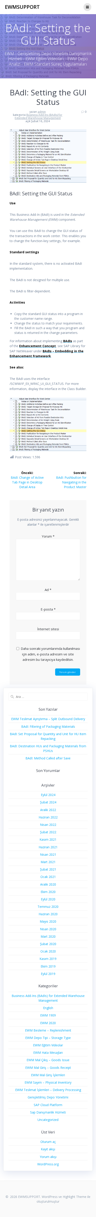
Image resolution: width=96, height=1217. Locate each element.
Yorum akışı (48, 1157)
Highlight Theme (74, 1197)
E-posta (48, 609)
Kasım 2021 (48, 839)
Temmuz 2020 (48, 906)
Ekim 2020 (48, 892)
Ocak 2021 (48, 877)
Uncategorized (48, 1120)
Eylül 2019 (48, 974)
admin (42, 112)
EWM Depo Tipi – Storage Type (48, 1038)
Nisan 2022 (48, 824)
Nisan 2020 (48, 929)
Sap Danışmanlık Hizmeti (48, 1112)
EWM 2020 (48, 1023)
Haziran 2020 (48, 914)
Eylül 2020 (48, 899)
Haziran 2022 (48, 817)
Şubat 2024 (48, 802)
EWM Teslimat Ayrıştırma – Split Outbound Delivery (48, 719)
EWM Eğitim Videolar (48, 1045)
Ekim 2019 (48, 966)
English (48, 1008)
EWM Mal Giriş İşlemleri (48, 1075)
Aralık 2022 (48, 810)
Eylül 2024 (48, 795)
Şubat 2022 (48, 832)
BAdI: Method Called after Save (48, 758)
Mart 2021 (48, 862)
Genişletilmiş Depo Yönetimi (48, 1097)
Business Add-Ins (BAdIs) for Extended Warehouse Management (39, 116)
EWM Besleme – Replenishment (48, 1030)
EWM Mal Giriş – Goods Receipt (48, 1067)
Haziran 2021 (48, 847)
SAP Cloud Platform (48, 1105)
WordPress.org (48, 1164)
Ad (48, 589)
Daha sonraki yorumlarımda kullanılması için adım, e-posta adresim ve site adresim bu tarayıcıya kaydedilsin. (50, 654)
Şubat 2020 (48, 944)
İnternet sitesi (48, 629)
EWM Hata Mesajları (48, 1052)
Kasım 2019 (48, 959)
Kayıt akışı (48, 1149)
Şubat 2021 (48, 869)
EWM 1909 (48, 1015)
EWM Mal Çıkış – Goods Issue (48, 1060)
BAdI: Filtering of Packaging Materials (48, 726)
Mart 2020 (48, 936)
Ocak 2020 (48, 951)
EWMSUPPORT (22, 6)
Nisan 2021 (48, 854)
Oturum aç (48, 1142)
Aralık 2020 (48, 884)
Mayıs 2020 (48, 921)
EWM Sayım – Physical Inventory (48, 1082)
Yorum (48, 536)
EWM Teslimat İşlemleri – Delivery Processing (48, 1090)
